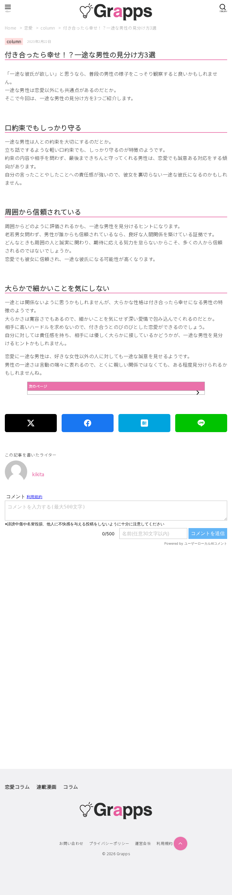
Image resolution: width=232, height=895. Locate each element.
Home (11, 28)
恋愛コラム (17, 786)
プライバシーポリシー (109, 843)
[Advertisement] (116, 619)
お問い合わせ (71, 843)
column (48, 28)
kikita (38, 474)
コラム (70, 786)
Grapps (123, 853)
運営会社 (143, 843)
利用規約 (164, 843)
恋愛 (29, 28)
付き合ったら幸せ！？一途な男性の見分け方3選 (109, 28)
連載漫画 (46, 786)
